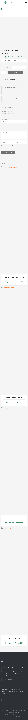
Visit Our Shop (8, 679)
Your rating (4, 119)
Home (6, 11)
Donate (7, 714)
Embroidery (22, 11)
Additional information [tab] (11, 88)
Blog (14, 714)
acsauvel (9, 695)
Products (13, 11)
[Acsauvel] (8, 2)
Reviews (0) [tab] (7, 92)
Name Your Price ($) (6, 67)
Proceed (16, 72)
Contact (17, 716)
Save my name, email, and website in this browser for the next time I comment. (12, 148)
